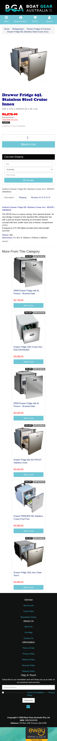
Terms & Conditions (35, 692)
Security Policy (28, 665)
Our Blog (28, 632)
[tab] (9, 197)
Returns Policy (28, 659)
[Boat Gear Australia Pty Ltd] (28, 7)
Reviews (35, 197)
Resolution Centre (28, 617)
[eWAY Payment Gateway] (37, 734)
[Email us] (28, 706)
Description (9, 197)
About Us (28, 626)
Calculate (29, 180)
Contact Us (28, 638)
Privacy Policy (29, 654)
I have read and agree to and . (30, 693)
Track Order (28, 611)
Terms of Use (28, 648)
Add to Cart (29, 144)
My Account (29, 605)
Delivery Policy (28, 671)
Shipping (22, 197)
